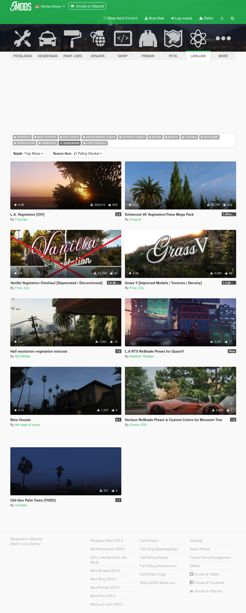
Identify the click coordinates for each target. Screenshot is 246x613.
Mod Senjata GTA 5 (105, 570)
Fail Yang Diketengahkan (159, 548)
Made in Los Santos (25, 543)
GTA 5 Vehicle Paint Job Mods (108, 559)
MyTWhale (22, 356)
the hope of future (27, 424)
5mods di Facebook (208, 582)
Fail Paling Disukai (154, 557)
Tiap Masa (27, 153)
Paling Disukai (76, 153)
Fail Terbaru (149, 540)
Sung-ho (135, 219)
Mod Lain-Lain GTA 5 (106, 604)
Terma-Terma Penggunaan (210, 557)
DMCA (195, 565)
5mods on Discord (207, 590)
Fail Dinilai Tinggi (153, 574)
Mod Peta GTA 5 (102, 595)
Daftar (208, 18)
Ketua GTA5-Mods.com (157, 582)
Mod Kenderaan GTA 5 (107, 548)
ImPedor (21, 505)
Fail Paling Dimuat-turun (158, 565)
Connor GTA (138, 424)
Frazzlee (21, 219)
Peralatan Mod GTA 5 (106, 540)
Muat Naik (156, 18)
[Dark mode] (222, 18)
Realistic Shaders (142, 356)
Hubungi (196, 540)
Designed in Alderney (26, 538)
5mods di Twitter (206, 574)
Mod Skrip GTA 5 (103, 578)
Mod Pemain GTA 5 (105, 587)
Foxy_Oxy (22, 287)
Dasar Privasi (200, 548)
